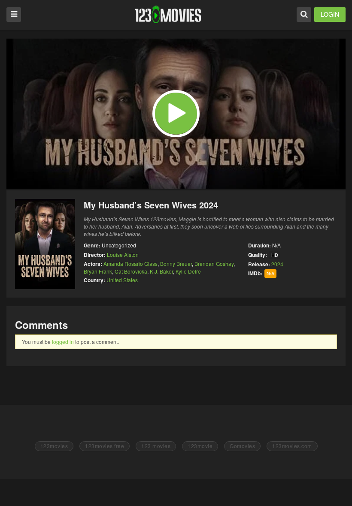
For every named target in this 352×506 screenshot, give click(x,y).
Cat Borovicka (131, 271)
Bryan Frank (98, 271)
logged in (63, 341)
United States (122, 279)
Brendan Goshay (214, 263)
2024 (277, 264)
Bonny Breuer (176, 263)
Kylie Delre (188, 271)
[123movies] (168, 14)
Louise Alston (123, 254)
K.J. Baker (161, 271)
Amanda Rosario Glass (130, 263)
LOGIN (330, 14)
